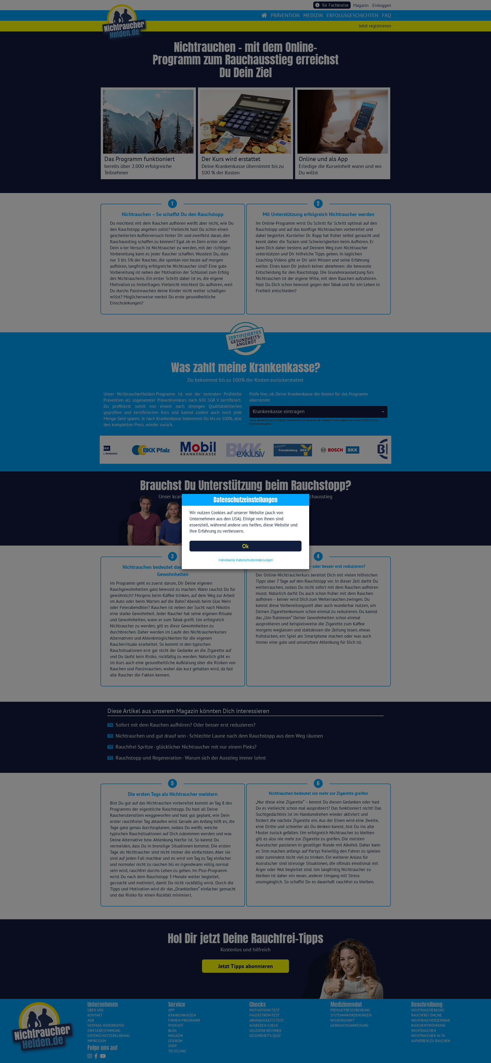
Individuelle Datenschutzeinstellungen (245, 560)
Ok (245, 546)
